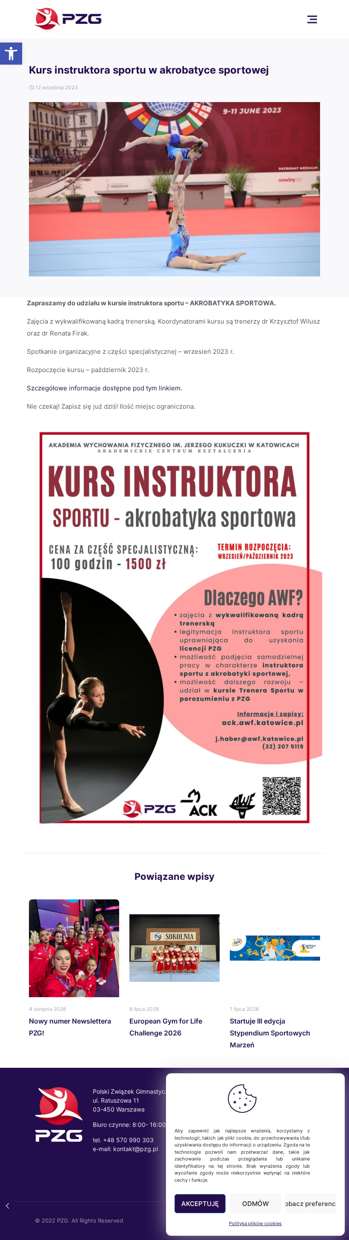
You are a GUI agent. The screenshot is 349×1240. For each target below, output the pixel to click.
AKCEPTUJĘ (200, 1204)
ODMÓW (255, 1204)
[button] (11, 54)
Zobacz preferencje (310, 1204)
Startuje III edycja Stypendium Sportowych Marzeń (270, 1033)
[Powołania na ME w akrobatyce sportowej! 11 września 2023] (7, 1206)
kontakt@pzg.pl (135, 1148)
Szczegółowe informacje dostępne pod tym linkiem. (105, 388)
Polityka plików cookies (255, 1223)
